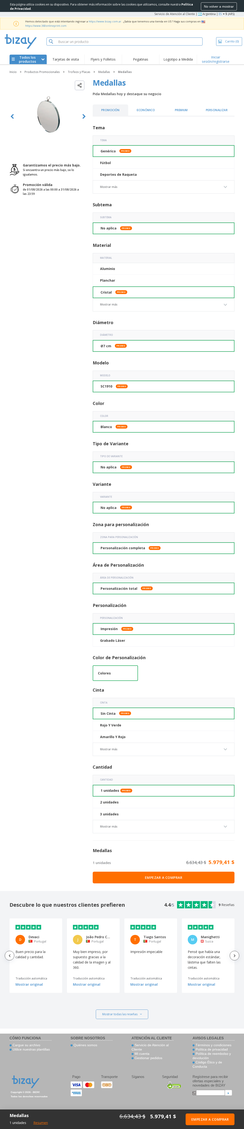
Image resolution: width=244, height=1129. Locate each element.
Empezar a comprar (164, 877)
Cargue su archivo (26, 1045)
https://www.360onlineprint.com (45, 25)
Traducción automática (31, 978)
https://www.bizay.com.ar (105, 21)
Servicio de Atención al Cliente (174, 14)
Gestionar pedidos (148, 1058)
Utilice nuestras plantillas (31, 1049)
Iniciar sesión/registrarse (215, 59)
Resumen (40, 1122)
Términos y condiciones (213, 1045)
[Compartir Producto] (79, 85)
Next (84, 116)
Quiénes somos (85, 1045)
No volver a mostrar (219, 6)
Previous (12, 116)
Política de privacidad (211, 1049)
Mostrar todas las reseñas (119, 1014)
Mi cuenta (141, 1054)
